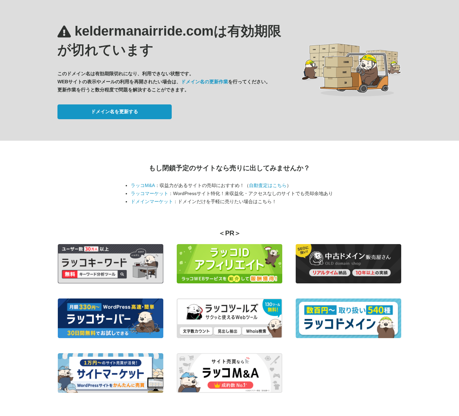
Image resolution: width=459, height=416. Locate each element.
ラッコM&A (143, 185)
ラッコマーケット (149, 193)
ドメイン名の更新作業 (204, 81)
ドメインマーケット (152, 201)
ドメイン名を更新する (114, 111)
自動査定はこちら (268, 185)
